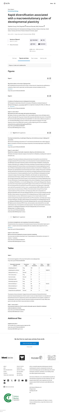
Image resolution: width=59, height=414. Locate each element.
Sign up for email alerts (29, 343)
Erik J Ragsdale (21, 26)
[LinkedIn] (8, 381)
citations (32, 51)
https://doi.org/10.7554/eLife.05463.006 (16, 108)
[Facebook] (5, 384)
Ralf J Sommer (40, 26)
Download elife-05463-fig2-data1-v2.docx (16, 127)
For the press (20, 371)
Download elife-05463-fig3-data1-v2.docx (16, 211)
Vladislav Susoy (12, 26)
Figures (24, 58)
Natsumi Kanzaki (30, 26)
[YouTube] (23, 381)
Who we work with (8, 369)
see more (10, 89)
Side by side (43, 58)
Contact (5, 373)
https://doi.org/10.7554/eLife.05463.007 (16, 126)
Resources (19, 373)
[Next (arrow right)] (2, 411)
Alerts (5, 371)
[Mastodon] (15, 381)
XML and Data (20, 375)
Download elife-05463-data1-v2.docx (15, 311)
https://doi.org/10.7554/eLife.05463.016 (16, 327)
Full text (14, 58)
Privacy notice (29, 346)
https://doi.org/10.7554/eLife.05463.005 (16, 309)
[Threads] (26, 381)
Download (34, 40)
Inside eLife (19, 368)
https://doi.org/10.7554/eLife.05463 (23, 34)
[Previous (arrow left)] (0, 411)
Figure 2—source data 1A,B (20, 105)
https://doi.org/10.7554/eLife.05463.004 (16, 260)
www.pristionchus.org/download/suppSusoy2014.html (19, 124)
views (32, 49)
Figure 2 (47, 141)
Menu (51, 3)
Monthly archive (21, 369)
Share (33, 44)
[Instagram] (19, 381)
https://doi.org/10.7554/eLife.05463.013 (16, 229)
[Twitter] (12, 381)
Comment (43, 44)
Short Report (11, 9)
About (5, 366)
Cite (44, 40)
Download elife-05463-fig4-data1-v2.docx (16, 241)
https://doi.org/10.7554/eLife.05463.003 (16, 90)
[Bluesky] (5, 381)
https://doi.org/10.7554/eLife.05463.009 (16, 210)
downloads (39, 49)
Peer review (34, 58)
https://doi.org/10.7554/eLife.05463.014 (16, 239)
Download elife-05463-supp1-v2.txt (15, 329)
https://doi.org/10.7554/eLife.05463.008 (16, 147)
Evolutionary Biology (13, 11)
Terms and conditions (9, 375)
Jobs (4, 368)
